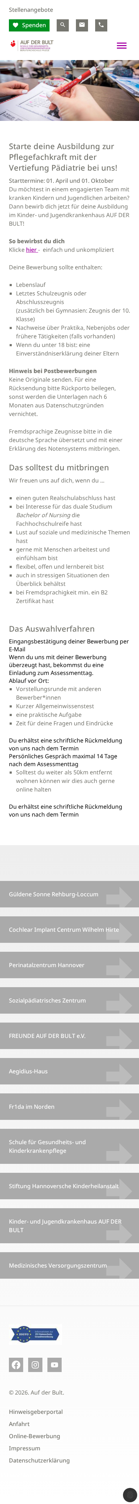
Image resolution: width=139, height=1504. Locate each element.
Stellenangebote (31, 10)
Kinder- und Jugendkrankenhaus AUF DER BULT (65, 1226)
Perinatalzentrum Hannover (46, 965)
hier (32, 250)
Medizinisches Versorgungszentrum (58, 1265)
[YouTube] (54, 1365)
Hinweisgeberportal (36, 1412)
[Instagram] (35, 1365)
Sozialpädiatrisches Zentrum (47, 1000)
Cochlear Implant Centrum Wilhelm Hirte (64, 930)
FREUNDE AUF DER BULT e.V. (47, 1036)
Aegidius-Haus (28, 1071)
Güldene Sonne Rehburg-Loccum (53, 894)
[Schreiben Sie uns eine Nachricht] (82, 25)
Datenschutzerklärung (39, 1460)
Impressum (24, 1448)
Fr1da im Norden (32, 1107)
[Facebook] (16, 1365)
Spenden (33, 25)
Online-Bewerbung (34, 1436)
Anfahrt (19, 1424)
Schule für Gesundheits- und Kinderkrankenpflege (47, 1146)
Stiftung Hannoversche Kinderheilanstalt (64, 1186)
